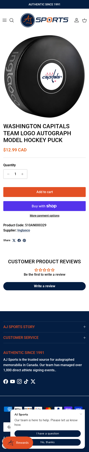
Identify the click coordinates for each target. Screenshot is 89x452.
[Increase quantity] (23, 174)
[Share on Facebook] (19, 240)
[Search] (13, 20)
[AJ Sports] (44, 20)
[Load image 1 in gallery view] (44, 76)
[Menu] (4, 20)
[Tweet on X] (14, 240)
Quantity (9, 165)
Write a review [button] (44, 286)
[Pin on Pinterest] (24, 240)
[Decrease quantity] (7, 174)
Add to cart (44, 192)
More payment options (44, 215)
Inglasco (23, 230)
